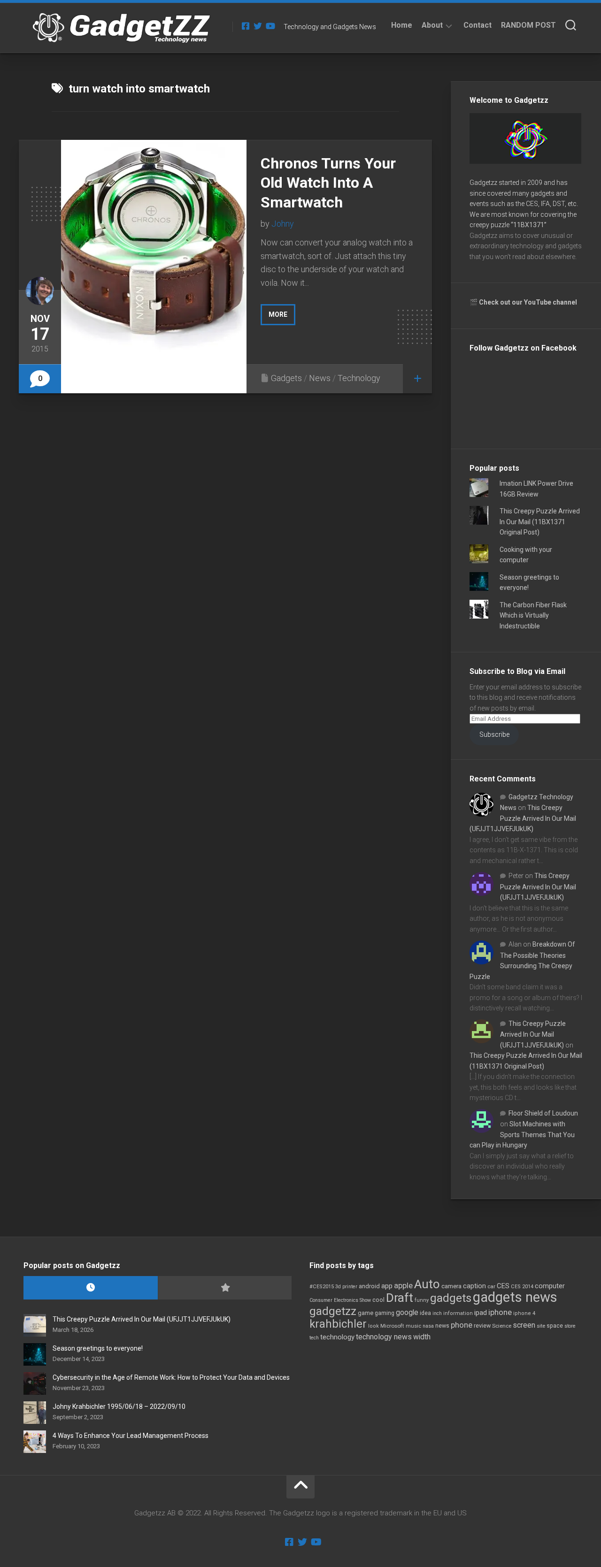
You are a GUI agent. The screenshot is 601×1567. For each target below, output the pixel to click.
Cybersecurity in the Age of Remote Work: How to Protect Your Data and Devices (171, 1377)
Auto (427, 1284)
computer (550, 1286)
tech (314, 1338)
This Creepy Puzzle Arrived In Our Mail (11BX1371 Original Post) (540, 521)
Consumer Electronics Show (340, 1300)
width (422, 1336)
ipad (480, 1312)
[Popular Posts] (225, 1288)
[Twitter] (258, 26)
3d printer (346, 1287)
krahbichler (338, 1323)
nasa (428, 1326)
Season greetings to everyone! (98, 1348)
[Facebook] (245, 26)
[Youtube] (270, 26)
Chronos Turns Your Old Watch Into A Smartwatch (328, 182)
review (482, 1325)
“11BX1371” (529, 225)
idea (425, 1313)
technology (337, 1337)
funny (422, 1300)
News (320, 378)
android (369, 1286)
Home (401, 25)
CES (503, 1286)
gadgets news (515, 1297)
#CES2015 (321, 1287)
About (432, 25)
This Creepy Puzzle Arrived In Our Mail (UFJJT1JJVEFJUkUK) (523, 818)
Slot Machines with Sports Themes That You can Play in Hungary (522, 1134)
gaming (384, 1313)
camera (451, 1286)
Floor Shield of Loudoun (543, 1113)
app (387, 1286)
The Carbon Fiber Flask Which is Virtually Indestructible (533, 615)
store (570, 1326)
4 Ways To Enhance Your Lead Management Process (130, 1435)
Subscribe (494, 734)
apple (403, 1285)
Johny (282, 224)
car (491, 1286)
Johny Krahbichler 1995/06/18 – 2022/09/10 (119, 1406)
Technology (359, 378)
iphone (500, 1312)
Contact (477, 25)
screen (524, 1325)
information (458, 1313)
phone (461, 1325)
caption (474, 1286)
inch (437, 1313)
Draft (399, 1298)
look (373, 1326)
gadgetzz (332, 1311)
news (442, 1325)
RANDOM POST (528, 25)
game (365, 1312)
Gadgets (286, 378)
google (407, 1312)
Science (501, 1325)
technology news (384, 1336)
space (555, 1325)
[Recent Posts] (90, 1288)
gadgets (450, 1298)
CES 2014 (522, 1287)
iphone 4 (524, 1313)
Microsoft (392, 1325)
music (413, 1326)
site (541, 1326)
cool (378, 1300)
